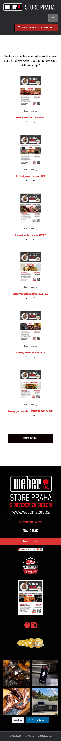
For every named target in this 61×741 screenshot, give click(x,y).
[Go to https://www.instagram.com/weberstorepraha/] (34, 625)
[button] (30, 541)
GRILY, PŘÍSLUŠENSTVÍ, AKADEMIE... (38, 27)
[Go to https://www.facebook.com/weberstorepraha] (27, 625)
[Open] (16, 673)
